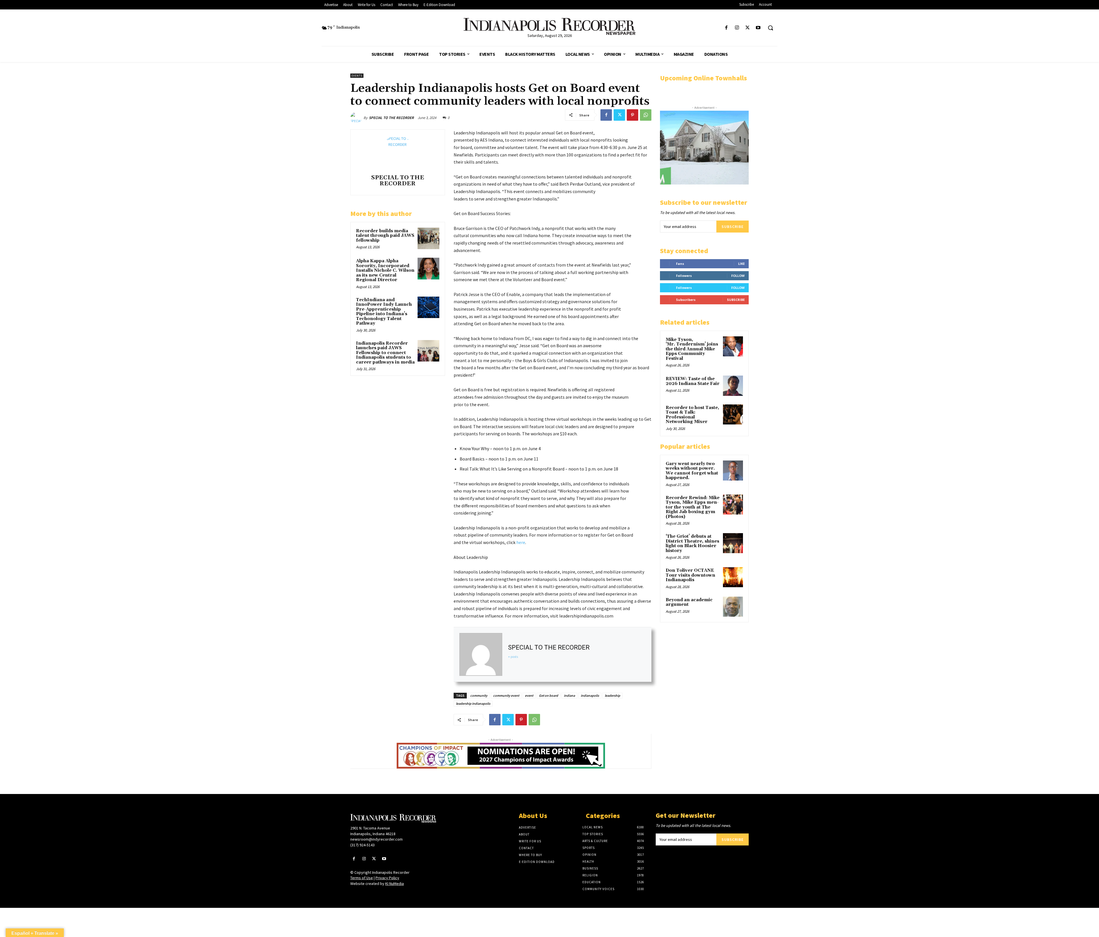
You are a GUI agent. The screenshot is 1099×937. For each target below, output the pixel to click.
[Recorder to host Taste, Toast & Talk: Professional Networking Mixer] (733, 414)
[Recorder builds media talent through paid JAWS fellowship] (428, 238)
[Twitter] (748, 28)
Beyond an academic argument (689, 602)
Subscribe (733, 226)
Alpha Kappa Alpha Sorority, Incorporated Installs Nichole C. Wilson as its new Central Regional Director (385, 270)
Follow (738, 275)
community (478, 695)
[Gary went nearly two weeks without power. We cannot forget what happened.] (733, 470)
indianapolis (590, 695)
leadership (612, 695)
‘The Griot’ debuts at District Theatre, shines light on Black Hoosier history (692, 543)
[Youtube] (758, 28)
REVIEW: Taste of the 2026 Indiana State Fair (693, 381)
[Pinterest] (632, 115)
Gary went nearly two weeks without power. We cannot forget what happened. (692, 471)
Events (356, 76)
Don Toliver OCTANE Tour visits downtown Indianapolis (690, 575)
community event (506, 695)
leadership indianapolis (473, 703)
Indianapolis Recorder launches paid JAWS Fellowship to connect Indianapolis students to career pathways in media (385, 353)
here (520, 542)
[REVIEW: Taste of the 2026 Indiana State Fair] (733, 386)
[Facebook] (726, 28)
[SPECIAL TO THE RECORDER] (356, 118)
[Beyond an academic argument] (733, 607)
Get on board (548, 695)
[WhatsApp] (645, 115)
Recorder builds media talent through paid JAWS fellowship (385, 235)
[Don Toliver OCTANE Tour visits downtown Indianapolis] (733, 577)
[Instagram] (737, 28)
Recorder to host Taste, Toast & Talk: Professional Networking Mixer (692, 415)
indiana (569, 695)
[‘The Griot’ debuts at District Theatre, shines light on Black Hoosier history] (733, 543)
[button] (770, 28)
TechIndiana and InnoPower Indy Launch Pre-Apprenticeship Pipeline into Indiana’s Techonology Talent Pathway (384, 311)
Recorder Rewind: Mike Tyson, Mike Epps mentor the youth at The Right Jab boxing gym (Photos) (693, 507)
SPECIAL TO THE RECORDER (391, 117)
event (529, 695)
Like (741, 263)
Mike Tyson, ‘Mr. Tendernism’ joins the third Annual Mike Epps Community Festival (692, 349)
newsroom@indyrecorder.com (376, 839)
